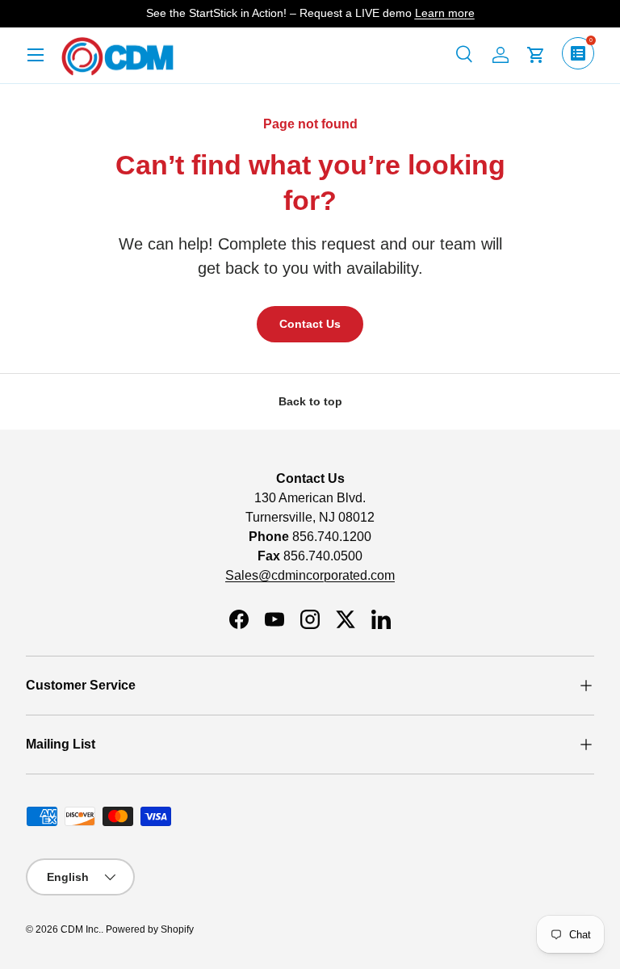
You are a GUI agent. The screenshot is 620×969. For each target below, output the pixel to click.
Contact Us (310, 323)
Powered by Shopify (150, 929)
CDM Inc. (81, 929)
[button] (536, 55)
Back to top (310, 401)
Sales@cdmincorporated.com (310, 575)
